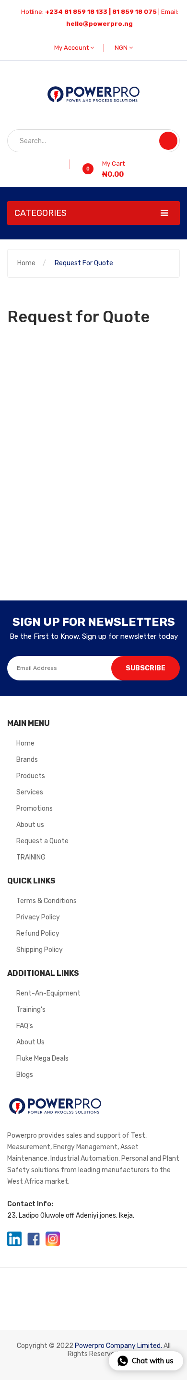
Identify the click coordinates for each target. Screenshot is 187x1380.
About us (30, 825)
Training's (31, 1010)
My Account (72, 47)
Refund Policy (37, 933)
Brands (27, 760)
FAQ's (24, 1026)
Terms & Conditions (46, 901)
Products (30, 776)
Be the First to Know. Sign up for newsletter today (94, 636)
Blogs (24, 1075)
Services (29, 792)
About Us (30, 1042)
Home (26, 263)
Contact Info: (30, 1204)
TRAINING (31, 857)
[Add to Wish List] (66, 164)
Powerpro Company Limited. (118, 1346)
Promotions (34, 808)
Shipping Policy (39, 950)
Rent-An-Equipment (48, 993)
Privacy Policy (38, 917)
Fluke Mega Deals (42, 1058)
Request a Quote (42, 841)
